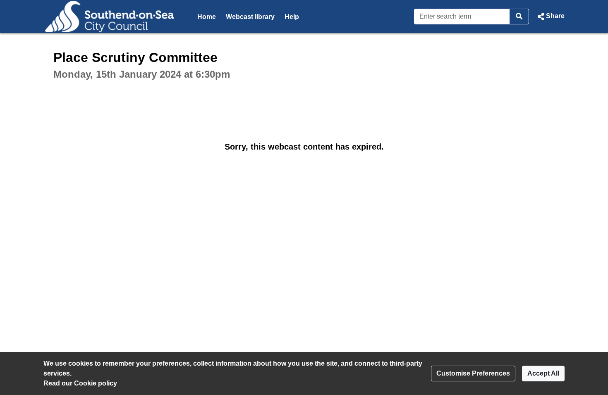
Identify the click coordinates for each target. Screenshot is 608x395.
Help (292, 16)
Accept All (543, 373)
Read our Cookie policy (80, 383)
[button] (550, 16)
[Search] (519, 16)
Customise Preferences (473, 373)
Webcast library (250, 16)
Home (206, 16)
